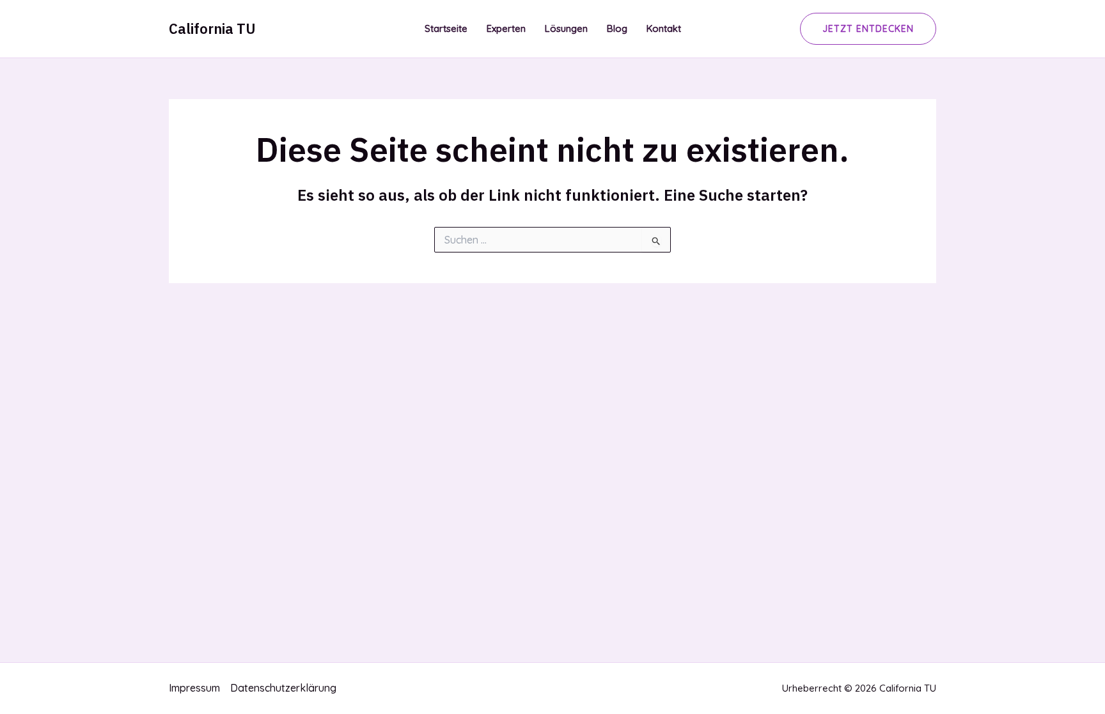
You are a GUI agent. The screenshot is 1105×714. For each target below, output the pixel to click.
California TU (212, 28)
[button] (868, 29)
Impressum (194, 687)
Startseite (446, 28)
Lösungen (566, 28)
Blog (617, 28)
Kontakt (664, 28)
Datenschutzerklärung (283, 687)
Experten (506, 28)
